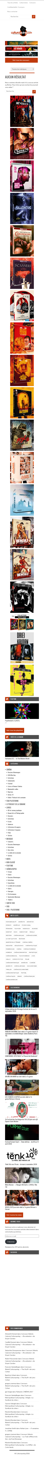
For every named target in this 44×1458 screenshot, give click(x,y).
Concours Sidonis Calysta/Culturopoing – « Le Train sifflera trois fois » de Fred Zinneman (21, 1436)
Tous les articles (12, 3)
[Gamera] (22, 450)
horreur (9, 952)
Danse (9, 874)
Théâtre (10, 899)
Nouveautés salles (13, 789)
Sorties (10, 835)
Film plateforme (12, 800)
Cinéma (9, 769)
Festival (10, 783)
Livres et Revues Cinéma (15, 786)
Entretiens (11, 778)
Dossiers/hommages (14, 844)
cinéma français (29, 976)
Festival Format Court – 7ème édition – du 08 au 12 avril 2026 (22, 1143)
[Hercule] (22, 580)
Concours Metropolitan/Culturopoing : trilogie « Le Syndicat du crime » (19, 1397)
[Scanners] (22, 288)
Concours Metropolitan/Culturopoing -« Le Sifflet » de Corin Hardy (20, 1445)
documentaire (32, 966)
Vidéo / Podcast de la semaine (16, 797)
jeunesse (35, 928)
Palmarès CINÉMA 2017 (24, 1392)
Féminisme (9, 928)
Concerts (10, 841)
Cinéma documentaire (21, 969)
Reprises (10, 792)
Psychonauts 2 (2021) (12, 720)
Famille (32, 932)
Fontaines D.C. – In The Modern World (17, 758)
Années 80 (24, 962)
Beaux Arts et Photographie (16, 813)
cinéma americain (11, 979)
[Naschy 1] (22, 353)
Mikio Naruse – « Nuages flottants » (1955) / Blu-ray (21, 1185)
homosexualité (11, 921)
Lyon (33, 956)
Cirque (10, 872)
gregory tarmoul (10, 1383)
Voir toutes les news (14, 1215)
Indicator (9, 945)
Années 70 (9, 966)
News (8, 859)
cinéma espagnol (11, 956)
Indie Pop (9, 932)
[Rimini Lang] (22, 630)
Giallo (8, 959)
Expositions (11, 883)
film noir (18, 928)
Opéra (9, 888)
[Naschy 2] (22, 385)
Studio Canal (26, 925)
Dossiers (10, 816)
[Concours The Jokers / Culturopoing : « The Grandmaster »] (21, 54)
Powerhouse (10, 949)
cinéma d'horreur (29, 949)
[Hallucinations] (22, 223)
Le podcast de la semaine (15, 804)
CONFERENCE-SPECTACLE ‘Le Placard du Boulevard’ (21, 1056)
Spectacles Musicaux (14, 897)
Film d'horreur (24, 956)
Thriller (9, 969)
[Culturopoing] (21, 38)
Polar (9, 832)
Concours (32, 3)
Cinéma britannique (12, 962)
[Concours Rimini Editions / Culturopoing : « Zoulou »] (21, 43)
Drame (19, 976)
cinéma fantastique (12, 973)
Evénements (11, 780)
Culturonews (23, 3)
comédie (32, 962)
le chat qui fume (11, 938)
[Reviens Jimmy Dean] (22, 191)
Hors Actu (11, 850)
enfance (8, 925)
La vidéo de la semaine (14, 853)
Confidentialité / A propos (15, 7)
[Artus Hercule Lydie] (22, 547)
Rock (15, 932)
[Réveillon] (22, 126)
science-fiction (18, 959)
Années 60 (16, 925)
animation (30, 921)
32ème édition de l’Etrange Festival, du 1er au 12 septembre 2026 (21, 1010)
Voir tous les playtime (14, 730)
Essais (10, 821)
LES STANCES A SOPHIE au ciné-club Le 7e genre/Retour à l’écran (18, 1098)
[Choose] (22, 159)
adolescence (19, 945)
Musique (9, 838)
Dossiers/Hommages (14, 772)
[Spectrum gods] (22, 515)
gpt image (8, 1392)
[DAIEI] (22, 663)
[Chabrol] (22, 483)
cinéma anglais (19, 935)
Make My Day (23, 932)
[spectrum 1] (22, 695)
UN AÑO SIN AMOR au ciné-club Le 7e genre (19, 1076)
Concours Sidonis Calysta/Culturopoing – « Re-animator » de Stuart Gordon (20, 1336)
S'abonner (11, 1242)
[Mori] (22, 612)
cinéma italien (10, 976)
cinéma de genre (31, 935)
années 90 (21, 921)
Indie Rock (26, 928)
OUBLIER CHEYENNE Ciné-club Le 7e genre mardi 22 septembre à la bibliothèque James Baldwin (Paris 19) (21, 1033)
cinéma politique (31, 945)
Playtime (9, 865)
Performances (12, 894)
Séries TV (10, 794)
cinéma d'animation (20, 952)
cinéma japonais (19, 966)
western (9, 935)
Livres (8, 807)
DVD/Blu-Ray (11, 775)
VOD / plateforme (13, 909)
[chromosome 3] (22, 256)
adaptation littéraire (13, 942)
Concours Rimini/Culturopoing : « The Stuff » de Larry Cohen (20, 1369)
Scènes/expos (11, 869)
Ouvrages (10, 891)
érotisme (22, 938)
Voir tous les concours (21, 60)
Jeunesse (10, 824)
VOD (7, 906)
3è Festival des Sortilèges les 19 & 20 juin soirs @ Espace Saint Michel (21, 1120)
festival (23, 973)
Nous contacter (12, 11)
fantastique (33, 952)
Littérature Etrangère (14, 827)
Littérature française (14, 830)
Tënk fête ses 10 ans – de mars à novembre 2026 (21, 1164)
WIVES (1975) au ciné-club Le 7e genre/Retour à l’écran (20, 1208)
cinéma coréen (27, 942)
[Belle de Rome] (22, 321)
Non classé (10, 862)
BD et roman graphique (15, 810)
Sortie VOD (10, 903)
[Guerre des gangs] (22, 418)
